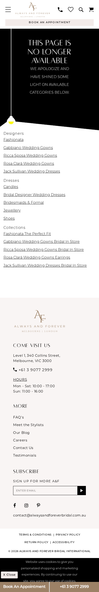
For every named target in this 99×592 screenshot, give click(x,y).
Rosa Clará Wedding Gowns (28, 164)
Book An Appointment (24, 587)
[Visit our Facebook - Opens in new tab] (14, 505)
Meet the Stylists (28, 425)
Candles (10, 187)
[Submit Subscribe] (81, 490)
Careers (20, 440)
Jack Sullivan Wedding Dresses (31, 172)
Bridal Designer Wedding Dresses (34, 195)
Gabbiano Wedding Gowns (28, 148)
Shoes (9, 219)
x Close (9, 574)
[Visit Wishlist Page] (70, 9)
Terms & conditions (35, 534)
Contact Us (23, 448)
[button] (8, 9)
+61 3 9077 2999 (74, 587)
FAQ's (18, 417)
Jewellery (11, 211)
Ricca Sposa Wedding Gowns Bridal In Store (43, 250)
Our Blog (21, 433)
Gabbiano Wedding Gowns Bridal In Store (41, 242)
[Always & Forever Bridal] (33, 9)
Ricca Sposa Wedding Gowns (30, 156)
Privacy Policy (68, 534)
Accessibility (63, 542)
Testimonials (24, 455)
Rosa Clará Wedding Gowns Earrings (36, 258)
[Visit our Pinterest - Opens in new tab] (39, 505)
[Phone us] (60, 9)
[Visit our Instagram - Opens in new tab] (26, 505)
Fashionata (13, 140)
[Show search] (81, 9)
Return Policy (36, 542)
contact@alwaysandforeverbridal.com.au (49, 515)
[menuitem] (8, 9)
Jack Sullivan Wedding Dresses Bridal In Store (45, 266)
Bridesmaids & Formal (23, 203)
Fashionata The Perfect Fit (27, 234)
